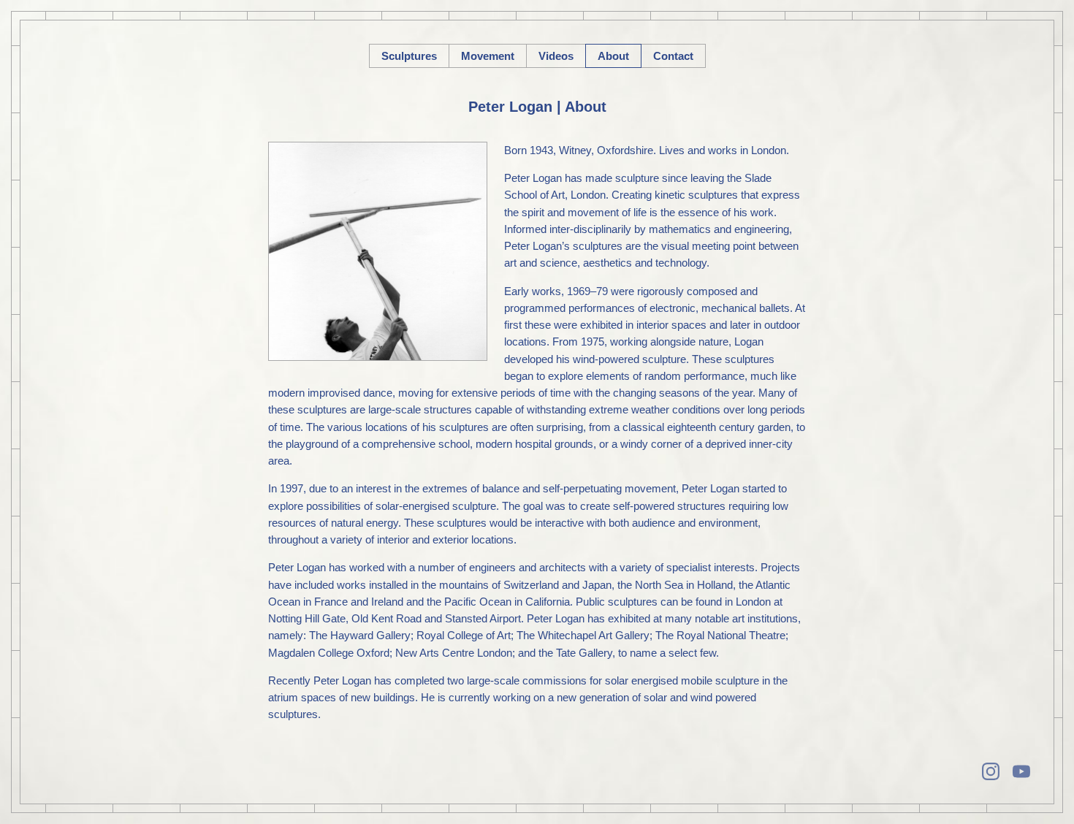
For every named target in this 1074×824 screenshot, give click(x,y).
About (613, 56)
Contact (673, 56)
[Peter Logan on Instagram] (990, 771)
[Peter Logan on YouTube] (1021, 771)
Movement (487, 56)
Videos (556, 56)
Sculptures (409, 56)
